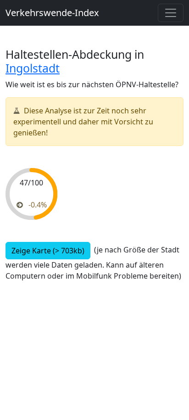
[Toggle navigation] (170, 13)
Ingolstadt (33, 68)
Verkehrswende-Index (52, 12)
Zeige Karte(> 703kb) (47, 251)
